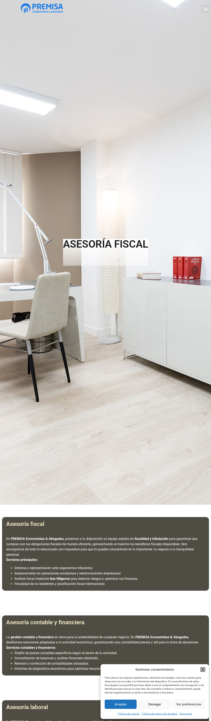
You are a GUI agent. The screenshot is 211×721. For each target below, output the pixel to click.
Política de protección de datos (159, 713)
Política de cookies (129, 713)
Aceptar (121, 704)
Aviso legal (185, 713)
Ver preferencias (188, 704)
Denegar (154, 704)
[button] (203, 669)
